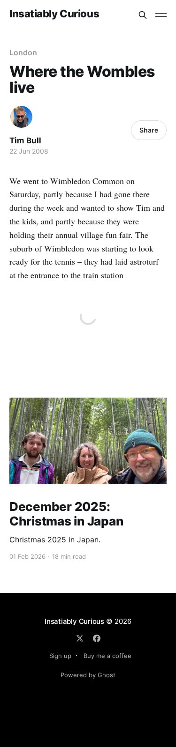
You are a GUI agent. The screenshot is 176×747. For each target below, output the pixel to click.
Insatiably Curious (54, 14)
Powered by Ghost (88, 675)
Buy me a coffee (107, 655)
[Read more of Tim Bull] (21, 117)
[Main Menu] (161, 15)
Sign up (60, 655)
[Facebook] (96, 638)
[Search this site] (142, 14)
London (23, 52)
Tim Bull (25, 140)
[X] (80, 638)
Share (148, 130)
